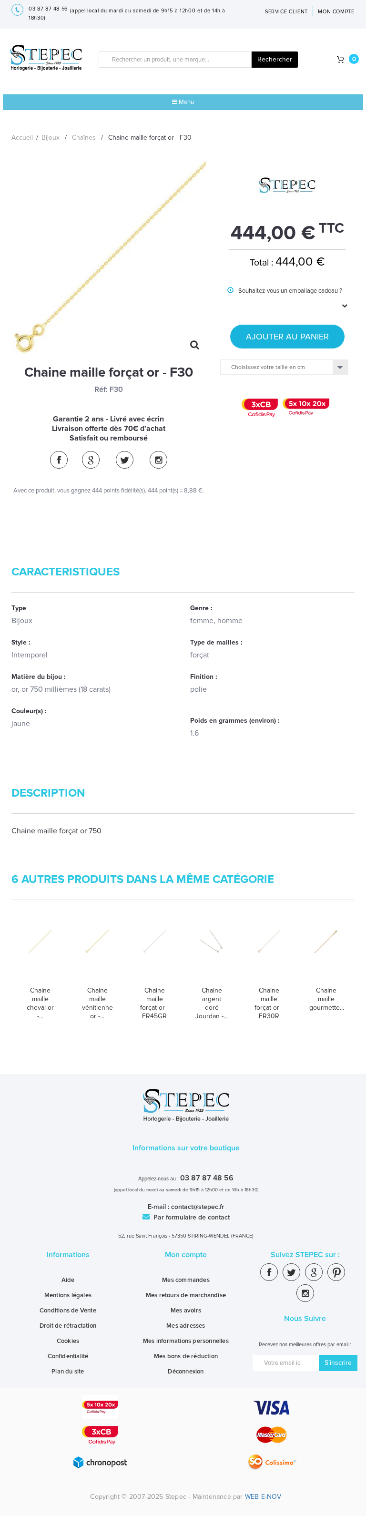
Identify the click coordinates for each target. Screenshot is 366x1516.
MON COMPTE (336, 12)
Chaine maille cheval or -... (40, 1003)
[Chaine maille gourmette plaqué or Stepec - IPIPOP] (326, 954)
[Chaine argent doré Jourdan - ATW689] (211, 954)
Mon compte (186, 1255)
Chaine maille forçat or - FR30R (268, 1003)
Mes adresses (185, 1326)
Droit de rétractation (68, 1326)
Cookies (68, 1341)
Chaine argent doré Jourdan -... (211, 1003)
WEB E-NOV (263, 1497)
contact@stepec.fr (197, 1207)
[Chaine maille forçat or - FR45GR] (154, 954)
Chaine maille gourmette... (326, 999)
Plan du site (67, 1371)
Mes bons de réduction (186, 1356)
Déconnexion (185, 1371)
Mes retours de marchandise (186, 1295)
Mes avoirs (186, 1310)
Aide (68, 1280)
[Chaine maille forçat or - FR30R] (268, 954)
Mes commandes (186, 1280)
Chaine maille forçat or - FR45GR (154, 1003)
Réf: (101, 389)
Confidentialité (68, 1356)
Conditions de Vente (68, 1310)
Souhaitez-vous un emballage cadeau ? (284, 298)
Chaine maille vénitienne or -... (97, 1003)
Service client (286, 12)
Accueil (22, 137)
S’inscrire (338, 1363)
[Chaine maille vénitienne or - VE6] (97, 954)
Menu (185, 102)
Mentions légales (68, 1295)
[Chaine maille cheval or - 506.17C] (40, 954)
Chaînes (84, 137)
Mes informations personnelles (186, 1341)
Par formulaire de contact (191, 1217)
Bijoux (50, 137)
